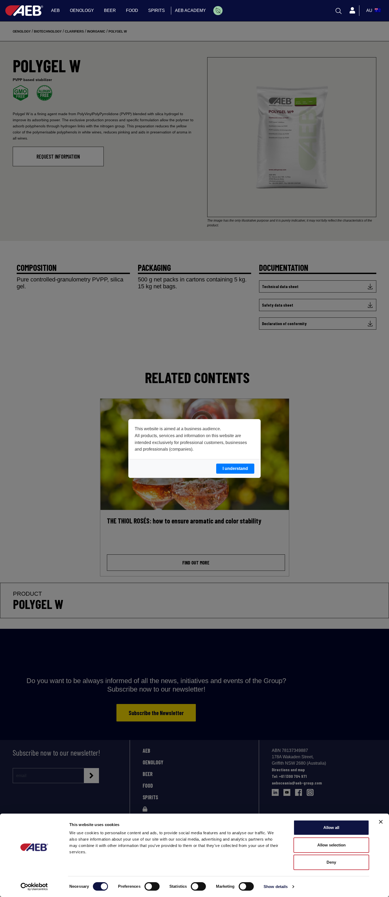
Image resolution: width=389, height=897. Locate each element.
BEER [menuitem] (110, 10)
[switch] (152, 886)
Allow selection (331, 845)
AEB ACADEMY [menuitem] (190, 10)
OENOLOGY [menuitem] (82, 10)
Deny (331, 862)
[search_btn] (338, 10)
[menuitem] (218, 10)
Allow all (331, 827)
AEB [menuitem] (55, 10)
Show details (276, 886)
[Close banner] (381, 822)
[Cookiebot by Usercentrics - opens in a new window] (34, 887)
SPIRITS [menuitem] (156, 10)
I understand (235, 468)
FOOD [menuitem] (132, 10)
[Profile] (352, 10)
